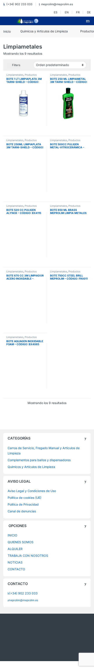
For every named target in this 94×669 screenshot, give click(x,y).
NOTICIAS (15, 562)
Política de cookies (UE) (24, 497)
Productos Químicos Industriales (21, 76)
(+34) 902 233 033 (19, 4)
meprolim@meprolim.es (57, 4)
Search (88, 20)
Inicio (7, 31)
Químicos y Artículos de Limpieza (44, 31)
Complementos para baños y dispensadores (39, 460)
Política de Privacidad (23, 504)
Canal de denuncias (22, 511)
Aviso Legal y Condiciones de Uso (32, 491)
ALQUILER (15, 549)
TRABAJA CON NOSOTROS (28, 555)
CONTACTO (16, 569)
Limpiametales (14, 74)
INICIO (12, 535)
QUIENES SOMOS (20, 542)
